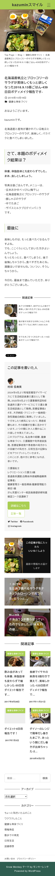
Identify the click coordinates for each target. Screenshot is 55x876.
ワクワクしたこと (13, 818)
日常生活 (9, 840)
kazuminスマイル (27, 4)
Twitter (14, 521)
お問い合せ (10, 858)
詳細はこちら (18, 505)
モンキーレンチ (41, 866)
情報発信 (9, 829)
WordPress (34, 870)
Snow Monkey (14, 866)
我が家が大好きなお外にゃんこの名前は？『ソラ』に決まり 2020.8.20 (34, 323)
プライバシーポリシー (26, 858)
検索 (45, 778)
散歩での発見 (12, 835)
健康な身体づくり (18, 101)
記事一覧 (16, 513)
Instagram (16, 526)
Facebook (28, 521)
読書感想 (9, 846)
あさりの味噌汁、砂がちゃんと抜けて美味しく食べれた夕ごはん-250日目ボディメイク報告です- (34, 309)
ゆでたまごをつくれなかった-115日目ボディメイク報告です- (34, 338)
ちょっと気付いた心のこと (18, 812)
